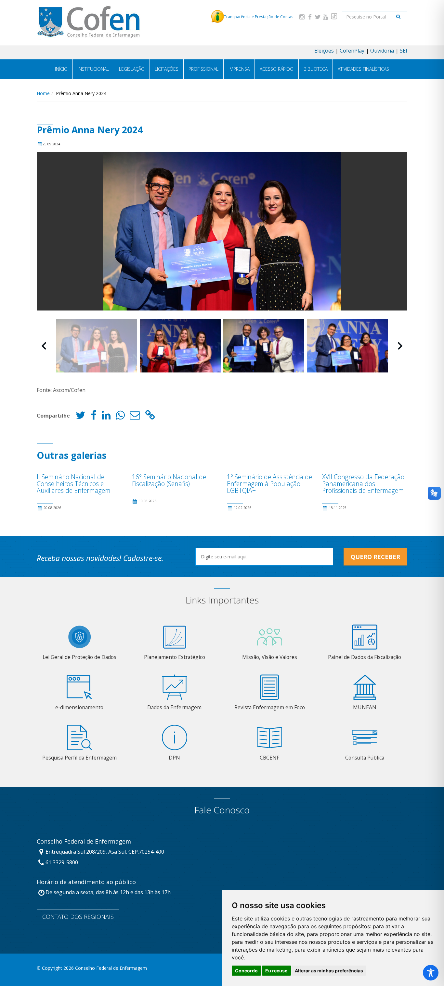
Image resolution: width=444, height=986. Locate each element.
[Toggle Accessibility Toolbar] (430, 972)
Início (61, 69)
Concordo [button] (246, 970)
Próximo (400, 345)
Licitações (166, 69)
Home (43, 93)
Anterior (43, 345)
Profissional (203, 69)
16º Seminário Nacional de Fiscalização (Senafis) (169, 480)
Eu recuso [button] (276, 970)
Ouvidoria (382, 50)
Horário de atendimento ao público (86, 882)
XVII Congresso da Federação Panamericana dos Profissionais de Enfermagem (363, 483)
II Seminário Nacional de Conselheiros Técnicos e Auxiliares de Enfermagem (74, 483)
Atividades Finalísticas (363, 69)
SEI (403, 50)
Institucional (93, 69)
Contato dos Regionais (78, 916)
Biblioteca (316, 69)
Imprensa (239, 69)
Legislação (132, 69)
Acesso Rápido (277, 69)
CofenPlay (352, 50)
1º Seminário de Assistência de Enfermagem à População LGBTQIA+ (269, 483)
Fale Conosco (222, 810)
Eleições (324, 50)
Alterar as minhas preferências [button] (329, 970)
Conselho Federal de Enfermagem (84, 841)
